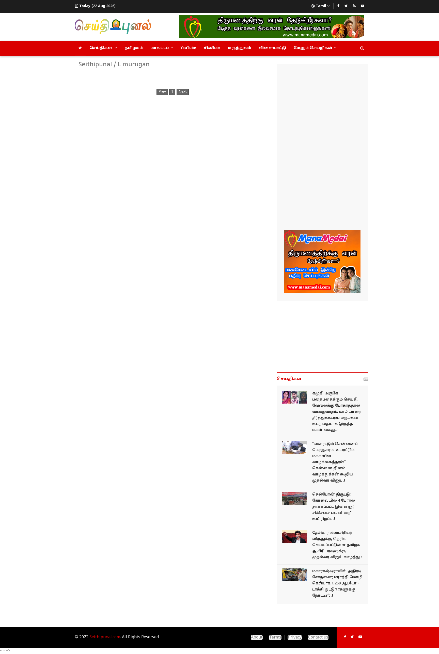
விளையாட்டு (272, 48)
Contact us (318, 637)
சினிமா (212, 48)
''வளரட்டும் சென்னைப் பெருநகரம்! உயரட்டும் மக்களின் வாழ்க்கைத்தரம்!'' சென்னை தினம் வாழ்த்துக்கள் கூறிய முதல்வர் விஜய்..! (335, 462)
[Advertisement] (322, 147)
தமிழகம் (133, 48)
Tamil (321, 6)
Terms (275, 637)
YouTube (188, 48)
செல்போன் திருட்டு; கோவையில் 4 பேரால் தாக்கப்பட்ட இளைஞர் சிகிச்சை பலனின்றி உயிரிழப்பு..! (333, 506)
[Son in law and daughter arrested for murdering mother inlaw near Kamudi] (294, 397)
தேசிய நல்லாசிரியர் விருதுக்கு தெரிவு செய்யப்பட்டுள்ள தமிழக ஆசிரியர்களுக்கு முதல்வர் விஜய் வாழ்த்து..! (337, 545)
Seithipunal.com (104, 637)
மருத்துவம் (239, 48)
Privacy (295, 637)
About (256, 637)
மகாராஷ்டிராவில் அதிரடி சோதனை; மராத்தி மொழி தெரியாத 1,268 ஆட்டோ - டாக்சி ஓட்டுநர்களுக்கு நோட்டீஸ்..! (337, 583)
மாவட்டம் (159, 48)
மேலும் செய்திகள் (313, 48)
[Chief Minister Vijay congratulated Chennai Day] (294, 447)
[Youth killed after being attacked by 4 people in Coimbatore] (294, 498)
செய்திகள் (101, 48)
